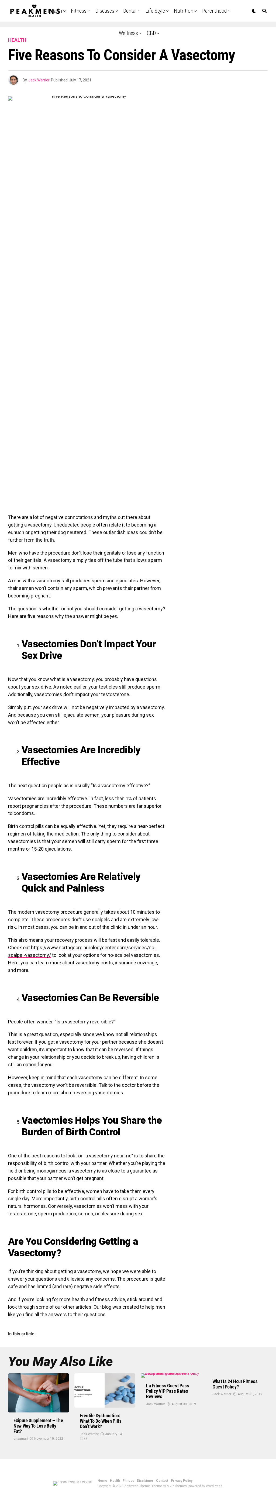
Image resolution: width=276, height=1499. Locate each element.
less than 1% (118, 798)
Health (115, 1481)
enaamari (20, 1438)
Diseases (104, 11)
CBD (151, 33)
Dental (130, 11)
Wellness (128, 33)
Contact (162, 1481)
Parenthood (214, 11)
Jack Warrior (39, 80)
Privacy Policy (181, 1481)
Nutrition (183, 11)
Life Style (155, 11)
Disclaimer (145, 1481)
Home (102, 1481)
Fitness (79, 11)
